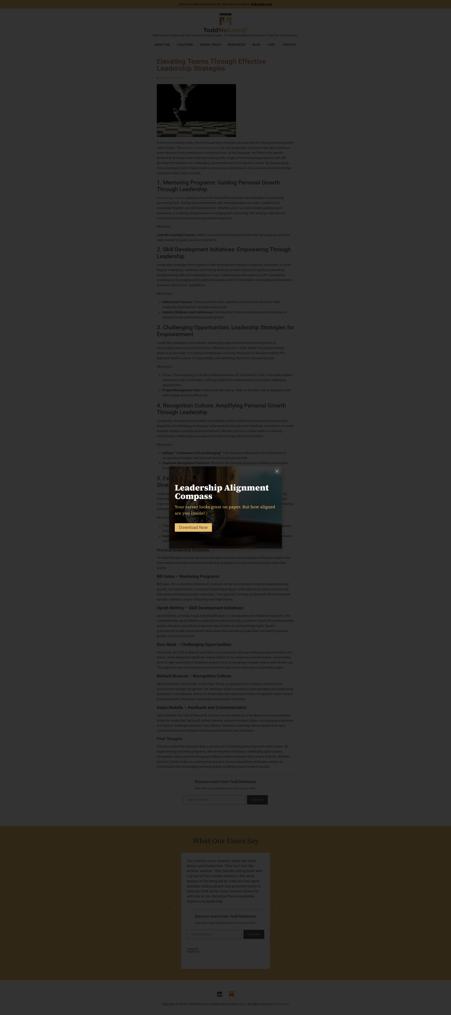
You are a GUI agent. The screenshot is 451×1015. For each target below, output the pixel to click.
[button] (277, 471)
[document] (225, 507)
